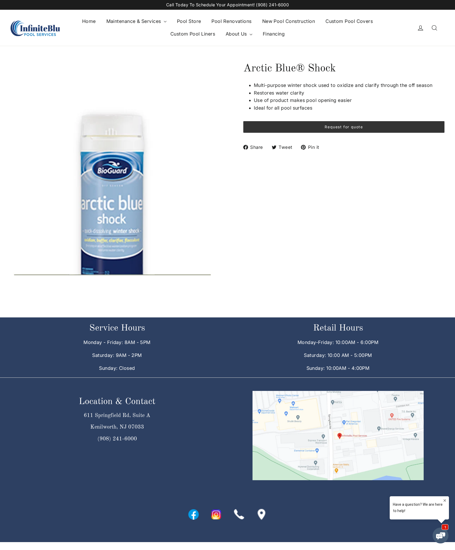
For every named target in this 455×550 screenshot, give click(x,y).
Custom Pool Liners (192, 34)
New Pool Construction (288, 21)
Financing (274, 34)
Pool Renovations (231, 21)
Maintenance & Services (134, 21)
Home (89, 21)
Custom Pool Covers (349, 21)
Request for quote (344, 127)
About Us (237, 34)
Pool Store (189, 21)
